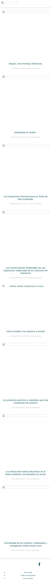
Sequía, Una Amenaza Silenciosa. (25, 63)
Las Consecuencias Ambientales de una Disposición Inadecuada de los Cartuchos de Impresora (25, 270)
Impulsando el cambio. (25, 132)
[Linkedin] (21, 564)
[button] (43, 4)
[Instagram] (12, 564)
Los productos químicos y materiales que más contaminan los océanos (25, 401)
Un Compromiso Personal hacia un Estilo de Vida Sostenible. (25, 197)
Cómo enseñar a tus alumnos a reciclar (25, 331)
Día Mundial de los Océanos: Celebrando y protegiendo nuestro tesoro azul (25, 544)
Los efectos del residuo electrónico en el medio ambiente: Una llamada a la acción (25, 473)
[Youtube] (30, 564)
